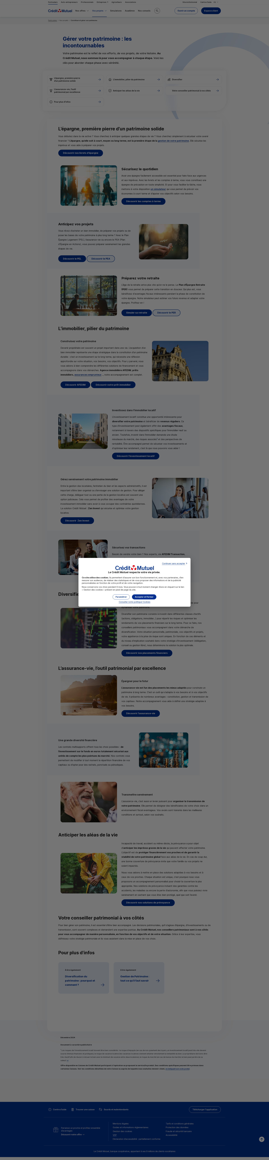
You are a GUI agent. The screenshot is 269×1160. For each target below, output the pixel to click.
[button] (144, 596)
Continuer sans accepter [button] (173, 563)
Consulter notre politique (134, 602)
